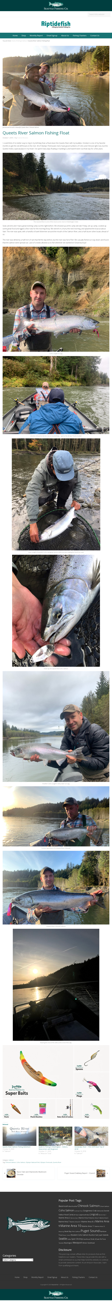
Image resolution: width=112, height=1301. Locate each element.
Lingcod (94, 1214)
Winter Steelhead (88, 1243)
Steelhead (86, 1239)
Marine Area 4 (84, 1218)
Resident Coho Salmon (79, 1235)
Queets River (57, 1162)
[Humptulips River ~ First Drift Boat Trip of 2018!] (91, 1136)
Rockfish (92, 1235)
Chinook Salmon (10, 1162)
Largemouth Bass (84, 1215)
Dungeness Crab (90, 1210)
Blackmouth (63, 1206)
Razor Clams (66, 1235)
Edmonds (100, 1211)
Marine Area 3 (74, 1218)
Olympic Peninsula (46, 1162)
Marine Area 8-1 (75, 1222)
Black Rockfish (73, 1206)
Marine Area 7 (64, 1221)
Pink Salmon (76, 1231)
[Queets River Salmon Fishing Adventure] (19, 1136)
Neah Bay (68, 1231)
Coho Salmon (21, 1162)
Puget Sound (90, 1231)
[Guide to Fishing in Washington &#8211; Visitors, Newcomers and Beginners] (55, 1136)
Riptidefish (55, 1285)
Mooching (61, 1231)
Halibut (61, 1215)
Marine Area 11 (88, 1226)
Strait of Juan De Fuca (98, 1239)
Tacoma (61, 1243)
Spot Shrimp (77, 1238)
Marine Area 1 (102, 1215)
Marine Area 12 (100, 1226)
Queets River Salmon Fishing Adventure (17, 1147)
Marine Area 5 (94, 1218)
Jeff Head (76, 1215)
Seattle (63, 1238)
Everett (106, 1211)
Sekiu (69, 1239)
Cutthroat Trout (78, 1211)
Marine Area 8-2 (88, 1221)
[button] (38, 1071)
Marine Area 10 (70, 1226)
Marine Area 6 (104, 1218)
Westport (77, 1242)
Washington (68, 1243)
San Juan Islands (101, 1235)
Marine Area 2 (64, 1217)
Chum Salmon (104, 1206)
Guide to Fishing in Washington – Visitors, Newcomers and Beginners (53, 1148)
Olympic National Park (33, 1162)
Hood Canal (68, 1214)
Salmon (11, 1160)
